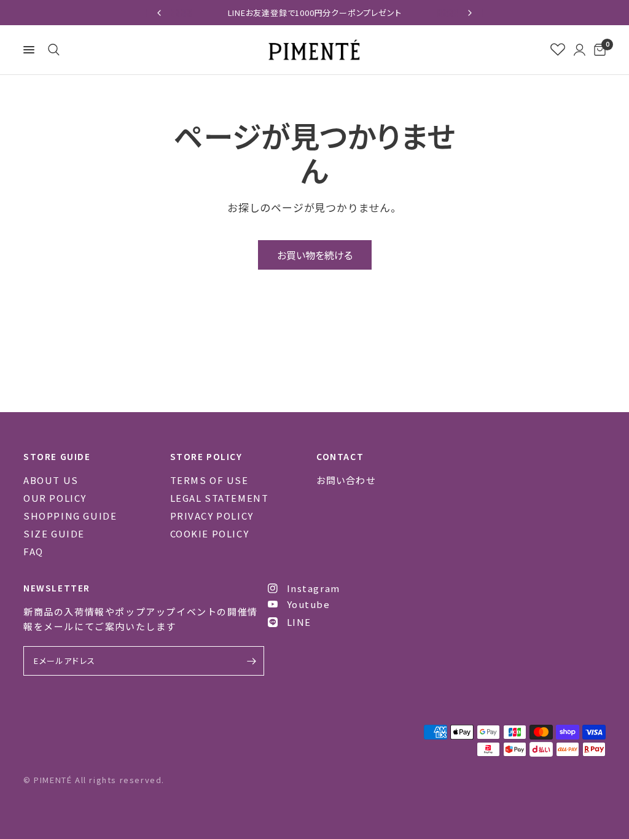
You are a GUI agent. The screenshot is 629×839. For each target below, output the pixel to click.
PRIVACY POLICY (212, 515)
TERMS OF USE (209, 480)
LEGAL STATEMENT (219, 497)
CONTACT (340, 456)
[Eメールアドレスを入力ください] (252, 661)
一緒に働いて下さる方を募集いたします (423, 12)
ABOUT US (51, 480)
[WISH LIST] (557, 49)
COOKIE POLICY (209, 533)
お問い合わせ (346, 480)
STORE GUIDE (57, 456)
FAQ (33, 551)
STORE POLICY (206, 456)
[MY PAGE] (579, 49)
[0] (598, 49)
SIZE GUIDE (54, 533)
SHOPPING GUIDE (70, 515)
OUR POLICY (55, 497)
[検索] (52, 50)
